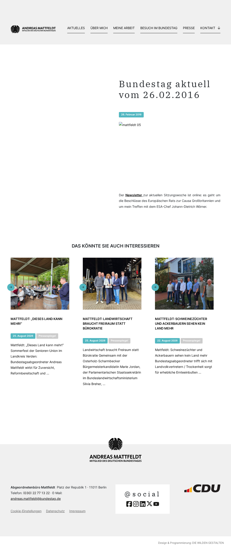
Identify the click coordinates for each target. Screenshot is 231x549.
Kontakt (207, 28)
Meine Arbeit (124, 28)
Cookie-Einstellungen (26, 511)
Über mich (99, 28)
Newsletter (133, 195)
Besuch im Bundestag (158, 28)
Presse (189, 28)
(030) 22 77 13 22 (36, 493)
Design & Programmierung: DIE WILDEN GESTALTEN (191, 542)
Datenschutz (55, 511)
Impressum (77, 511)
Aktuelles (76, 28)
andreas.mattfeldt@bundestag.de (36, 498)
